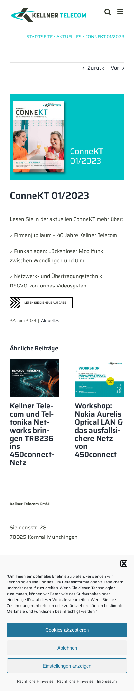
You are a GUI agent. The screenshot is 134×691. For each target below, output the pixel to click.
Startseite (39, 36)
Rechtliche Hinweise (35, 681)
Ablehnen (67, 648)
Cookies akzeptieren (67, 630)
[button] (124, 563)
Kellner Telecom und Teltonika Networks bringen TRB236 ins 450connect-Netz (32, 434)
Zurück (95, 68)
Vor (115, 68)
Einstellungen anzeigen (67, 666)
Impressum (107, 681)
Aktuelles (50, 320)
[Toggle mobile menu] (120, 12)
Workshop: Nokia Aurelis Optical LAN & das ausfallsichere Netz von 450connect (99, 430)
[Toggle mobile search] (107, 12)
